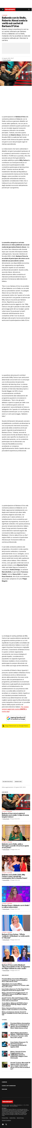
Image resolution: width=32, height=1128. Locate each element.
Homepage (4, 1082)
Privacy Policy (5, 1117)
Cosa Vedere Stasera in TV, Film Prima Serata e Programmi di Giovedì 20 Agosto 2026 (15, 989)
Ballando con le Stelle (7, 781)
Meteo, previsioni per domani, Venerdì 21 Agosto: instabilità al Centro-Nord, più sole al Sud (15, 1013)
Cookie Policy (12, 1117)
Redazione (4, 1089)
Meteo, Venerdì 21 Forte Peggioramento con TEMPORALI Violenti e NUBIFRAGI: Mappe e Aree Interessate (15, 994)
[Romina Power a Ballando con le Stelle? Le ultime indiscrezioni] (16, 894)
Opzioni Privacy (20, 1117)
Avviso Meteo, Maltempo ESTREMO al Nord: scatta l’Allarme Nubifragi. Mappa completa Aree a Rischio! (15, 1004)
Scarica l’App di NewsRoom (9, 1085)
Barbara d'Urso (18, 781)
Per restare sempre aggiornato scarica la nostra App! (15, 709)
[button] (3, 9)
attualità (4, 811)
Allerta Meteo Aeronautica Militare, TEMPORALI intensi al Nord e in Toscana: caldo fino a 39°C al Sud (15, 985)
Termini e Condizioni (6, 1120)
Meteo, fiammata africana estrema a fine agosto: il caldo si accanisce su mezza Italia (14, 1008)
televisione (4, 15)
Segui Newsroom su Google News (16, 726)
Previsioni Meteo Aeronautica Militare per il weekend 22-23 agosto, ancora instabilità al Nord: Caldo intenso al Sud (14, 980)
